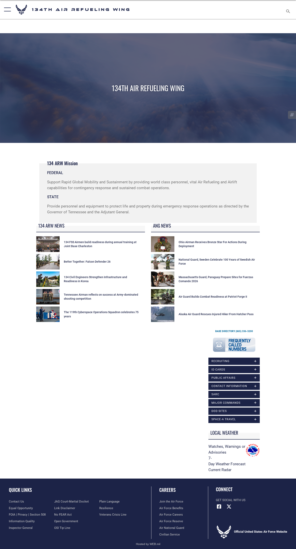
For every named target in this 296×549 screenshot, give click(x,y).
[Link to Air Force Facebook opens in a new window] (219, 507)
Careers (167, 489)
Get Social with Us (230, 500)
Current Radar (219, 469)
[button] (6, 9)
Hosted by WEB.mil (148, 544)
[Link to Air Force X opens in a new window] (229, 507)
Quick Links (20, 489)
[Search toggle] (288, 9)
